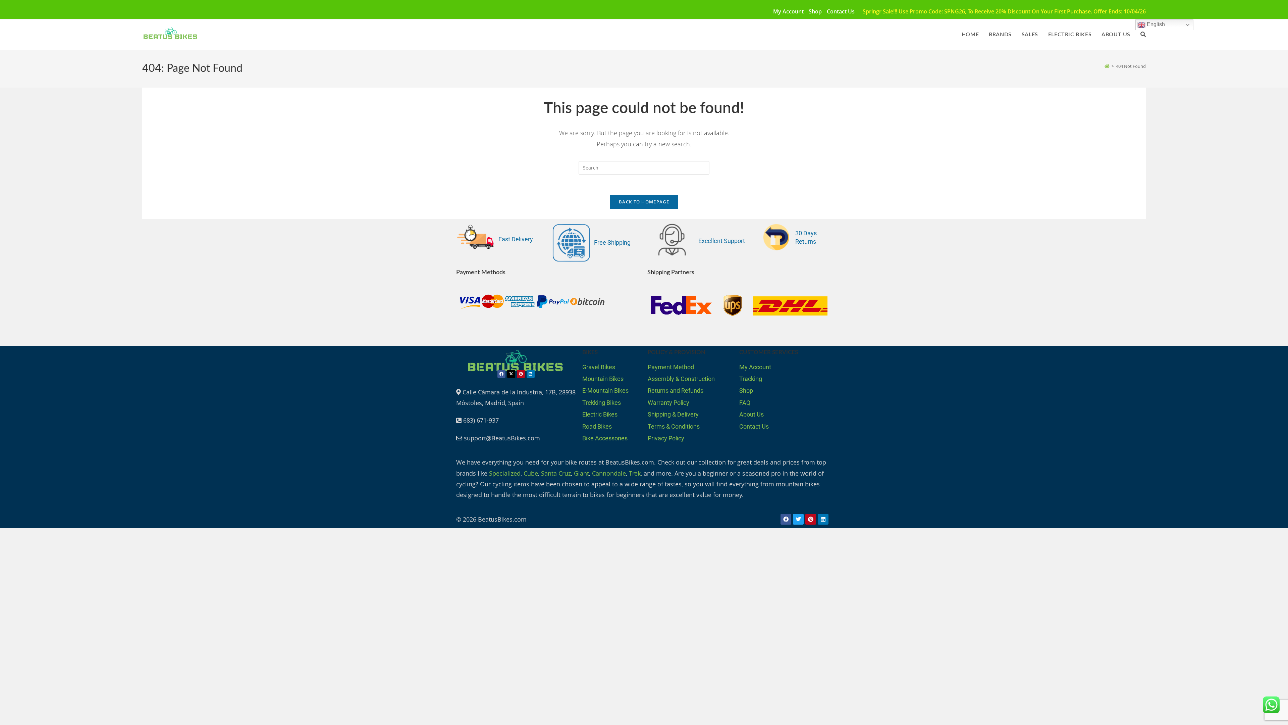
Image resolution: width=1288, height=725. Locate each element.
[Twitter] (798, 519)
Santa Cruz (556, 473)
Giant (581, 473)
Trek (635, 473)
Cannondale (609, 473)
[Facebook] (501, 374)
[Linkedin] (531, 374)
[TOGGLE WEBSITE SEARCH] (1143, 34)
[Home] (1107, 66)
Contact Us (841, 11)
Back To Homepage (644, 202)
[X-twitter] (511, 374)
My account (788, 11)
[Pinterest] (521, 374)
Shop (815, 11)
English (1155, 24)
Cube (531, 473)
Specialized (505, 473)
